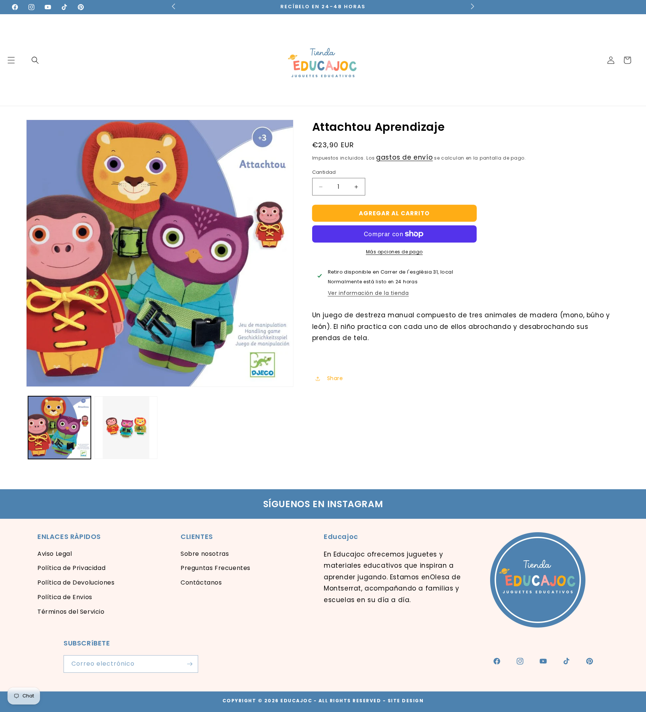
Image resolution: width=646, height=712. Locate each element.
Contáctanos (201, 582)
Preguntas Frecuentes (215, 568)
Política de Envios (64, 597)
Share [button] (335, 378)
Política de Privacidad (71, 568)
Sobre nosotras (205, 553)
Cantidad (324, 172)
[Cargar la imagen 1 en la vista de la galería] (59, 427)
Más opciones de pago (394, 252)
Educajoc (296, 700)
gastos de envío (404, 157)
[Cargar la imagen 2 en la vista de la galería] (126, 427)
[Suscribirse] (189, 664)
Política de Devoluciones (75, 582)
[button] (35, 60)
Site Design (406, 700)
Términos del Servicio (71, 611)
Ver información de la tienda (368, 293)
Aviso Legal (54, 553)
